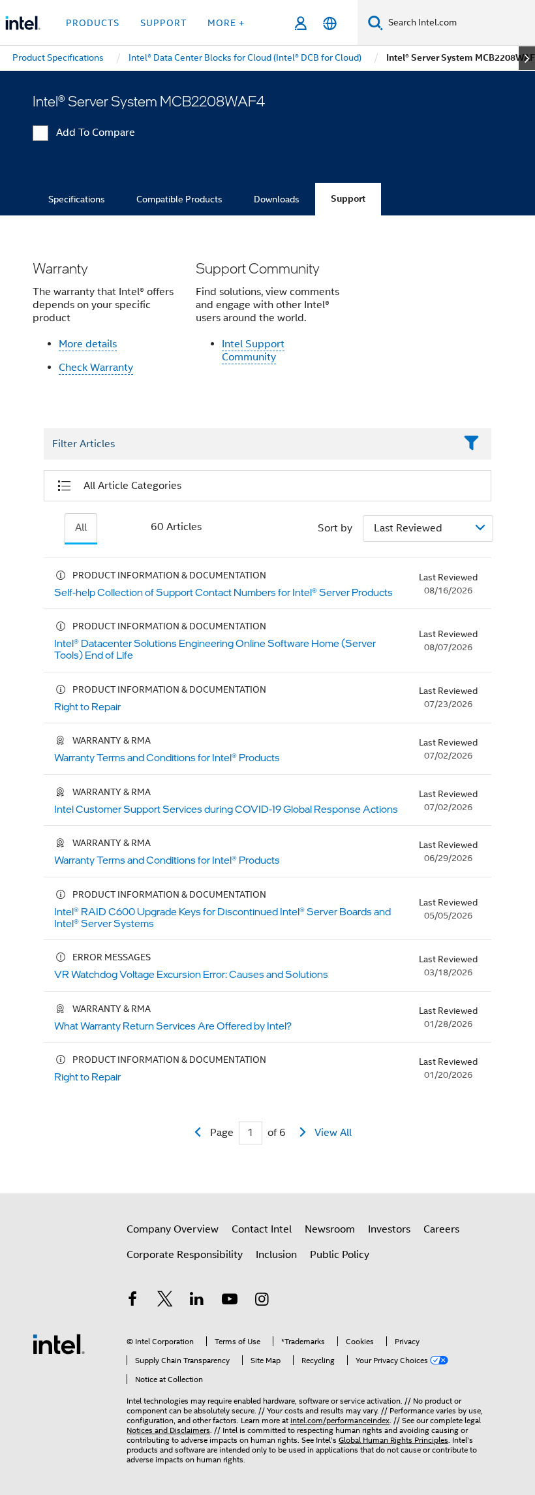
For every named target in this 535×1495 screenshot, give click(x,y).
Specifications (76, 199)
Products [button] (92, 23)
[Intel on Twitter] (165, 1301)
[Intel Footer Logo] (59, 1343)
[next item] (527, 58)
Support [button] (163, 23)
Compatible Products (179, 199)
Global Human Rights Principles (393, 1440)
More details (88, 344)
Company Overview (173, 1229)
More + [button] (226, 23)
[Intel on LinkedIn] (197, 1301)
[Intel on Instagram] (262, 1301)
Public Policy (339, 1254)
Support (348, 199)
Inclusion (276, 1254)
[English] (330, 23)
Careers (441, 1229)
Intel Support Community (253, 351)
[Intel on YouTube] (230, 1301)
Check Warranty (96, 367)
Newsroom (330, 1229)
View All (333, 1132)
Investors (389, 1229)
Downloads (276, 199)
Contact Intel (262, 1229)
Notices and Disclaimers (168, 1430)
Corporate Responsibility (185, 1254)
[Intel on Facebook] (132, 1301)
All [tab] (81, 527)
